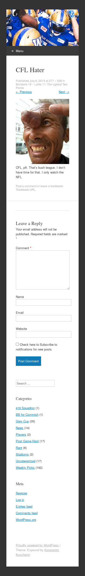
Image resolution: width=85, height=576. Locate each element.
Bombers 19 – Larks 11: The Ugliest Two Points (42, 86)
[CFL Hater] (42, 162)
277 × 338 (55, 81)
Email (20, 312)
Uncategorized (25, 461)
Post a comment (26, 186)
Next (64, 91)
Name (20, 296)
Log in (20, 499)
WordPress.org (26, 519)
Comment (23, 248)
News (19, 427)
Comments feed (27, 513)
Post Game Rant (27, 441)
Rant (19, 447)
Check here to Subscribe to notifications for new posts (36, 346)
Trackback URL (25, 189)
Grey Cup (22, 421)
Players (21, 434)
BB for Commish (27, 414)
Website (21, 328)
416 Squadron (25, 408)
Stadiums (22, 454)
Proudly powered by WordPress (37, 545)
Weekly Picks (25, 467)
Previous (24, 91)
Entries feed (24, 506)
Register (21, 493)
